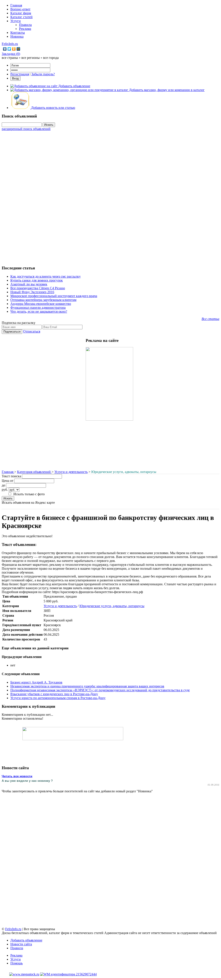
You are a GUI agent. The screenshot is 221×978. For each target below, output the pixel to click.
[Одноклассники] (14, 49)
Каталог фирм (20, 13)
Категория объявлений (34, 472)
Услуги (15, 21)
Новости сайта (21, 944)
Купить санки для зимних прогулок (36, 280)
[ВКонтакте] (5, 49)
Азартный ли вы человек (28, 284)
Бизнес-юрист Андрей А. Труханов (36, 682)
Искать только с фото (29, 494)
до (3, 485)
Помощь (16, 963)
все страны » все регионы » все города (30, 58)
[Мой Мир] (18, 49)
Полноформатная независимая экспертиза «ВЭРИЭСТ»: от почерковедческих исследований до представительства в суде (100, 690)
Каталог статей (21, 17)
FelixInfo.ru (10, 44)
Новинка (17, 36)
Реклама (25, 29)
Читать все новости (17, 776)
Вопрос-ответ (20, 9)
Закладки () (11, 54)
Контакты (17, 32)
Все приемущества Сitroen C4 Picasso (37, 288)
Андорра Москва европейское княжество (40, 304)
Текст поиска (11, 476)
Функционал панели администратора (38, 307)
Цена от (7, 481)
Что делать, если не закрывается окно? (38, 311)
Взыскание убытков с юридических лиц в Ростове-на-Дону (54, 694)
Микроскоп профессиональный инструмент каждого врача (53, 296)
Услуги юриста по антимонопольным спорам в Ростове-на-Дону (58, 698)
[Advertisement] (110, 196)
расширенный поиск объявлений (26, 129)
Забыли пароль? (43, 74)
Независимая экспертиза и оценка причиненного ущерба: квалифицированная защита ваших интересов (87, 686)
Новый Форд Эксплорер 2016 (32, 292)
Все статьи (210, 319)
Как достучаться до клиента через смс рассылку (45, 276)
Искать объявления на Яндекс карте (28, 502)
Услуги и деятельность (71, 472)
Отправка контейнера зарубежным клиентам (43, 300)
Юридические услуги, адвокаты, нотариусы (111, 606)
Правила (25, 25)
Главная (16, 5)
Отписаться (31, 331)
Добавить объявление (26, 940)
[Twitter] (9, 49)
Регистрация (19, 74)
